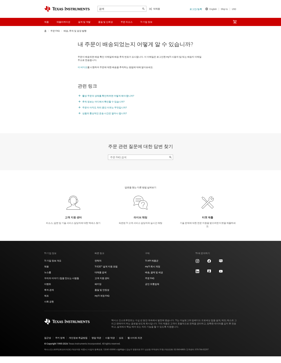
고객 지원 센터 (102, 278)
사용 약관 (110, 338)
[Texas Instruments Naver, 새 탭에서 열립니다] (221, 262)
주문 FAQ (55, 31)
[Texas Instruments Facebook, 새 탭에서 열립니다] (209, 262)
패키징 (98, 284)
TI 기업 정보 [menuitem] (146, 22)
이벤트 (47, 284)
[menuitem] (235, 22)
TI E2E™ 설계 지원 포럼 (106, 266)
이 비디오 (82, 67)
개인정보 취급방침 (78, 338)
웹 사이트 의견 (134, 338)
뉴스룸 (47, 272)
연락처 (98, 260)
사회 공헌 (49, 301)
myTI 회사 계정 (152, 266)
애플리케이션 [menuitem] (63, 22)
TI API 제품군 (151, 260)
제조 (46, 295)
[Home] (67, 9)
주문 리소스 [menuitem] (127, 22)
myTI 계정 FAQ (102, 295)
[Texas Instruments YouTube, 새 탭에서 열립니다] (221, 272)
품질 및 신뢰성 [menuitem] (105, 22)
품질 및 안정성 (102, 290)
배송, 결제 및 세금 (154, 272)
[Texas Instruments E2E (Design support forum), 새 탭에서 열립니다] (209, 272)
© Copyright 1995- (56, 343)
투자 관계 (49, 290)
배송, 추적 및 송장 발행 (75, 31)
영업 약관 (96, 338)
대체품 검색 (101, 272)
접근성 (47, 338)
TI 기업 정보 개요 (52, 260)
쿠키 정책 (60, 338)
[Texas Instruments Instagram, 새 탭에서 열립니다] (197, 262)
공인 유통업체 (152, 284)
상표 (121, 338)
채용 (46, 266)
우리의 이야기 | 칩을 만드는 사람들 (61, 278)
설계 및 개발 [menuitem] (84, 22)
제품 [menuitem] (46, 22)
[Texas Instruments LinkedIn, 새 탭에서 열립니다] (197, 272)
